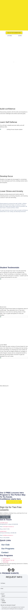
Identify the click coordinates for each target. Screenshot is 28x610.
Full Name (3, 583)
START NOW (5, 517)
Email (2, 588)
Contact (4, 552)
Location (2, 599)
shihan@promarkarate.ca (8, 526)
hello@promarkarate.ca (8, 535)
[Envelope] (1, 570)
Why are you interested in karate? (8, 605)
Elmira (3, 600)
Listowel (4, 602)
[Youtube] (5, 570)
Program (2, 593)
